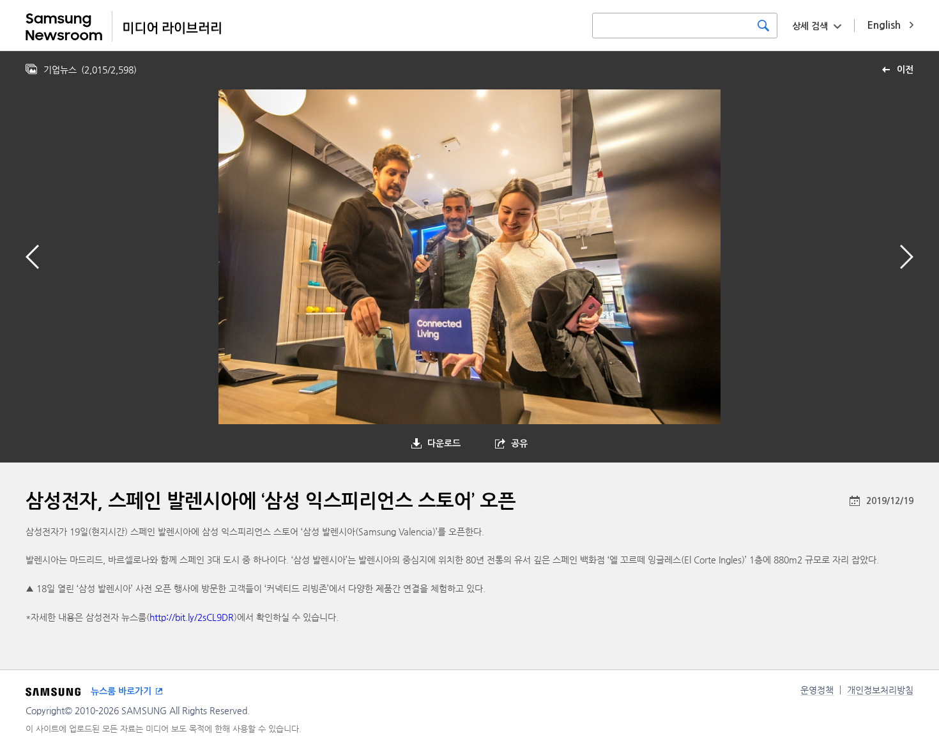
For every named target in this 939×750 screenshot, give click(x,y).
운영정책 (817, 690)
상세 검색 (810, 26)
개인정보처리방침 (880, 690)
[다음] (906, 257)
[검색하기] (763, 25)
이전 (905, 69)
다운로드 (444, 443)
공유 (519, 443)
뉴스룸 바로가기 (121, 691)
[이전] (32, 257)
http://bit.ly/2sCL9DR (191, 617)
